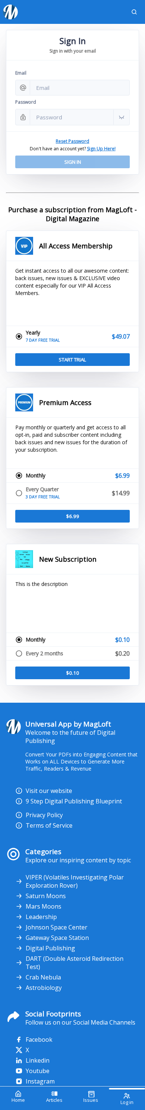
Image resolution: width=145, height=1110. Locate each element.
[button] (134, 12)
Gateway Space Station (57, 938)
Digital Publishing (50, 948)
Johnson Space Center (56, 927)
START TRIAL (72, 359)
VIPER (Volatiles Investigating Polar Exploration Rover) (75, 881)
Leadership (41, 917)
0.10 (72, 673)
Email (20, 73)
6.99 (72, 516)
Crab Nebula (43, 977)
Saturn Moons (46, 896)
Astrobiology (44, 988)
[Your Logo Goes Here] (61, 12)
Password (25, 102)
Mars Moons (43, 906)
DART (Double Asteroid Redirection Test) (74, 962)
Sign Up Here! (101, 148)
